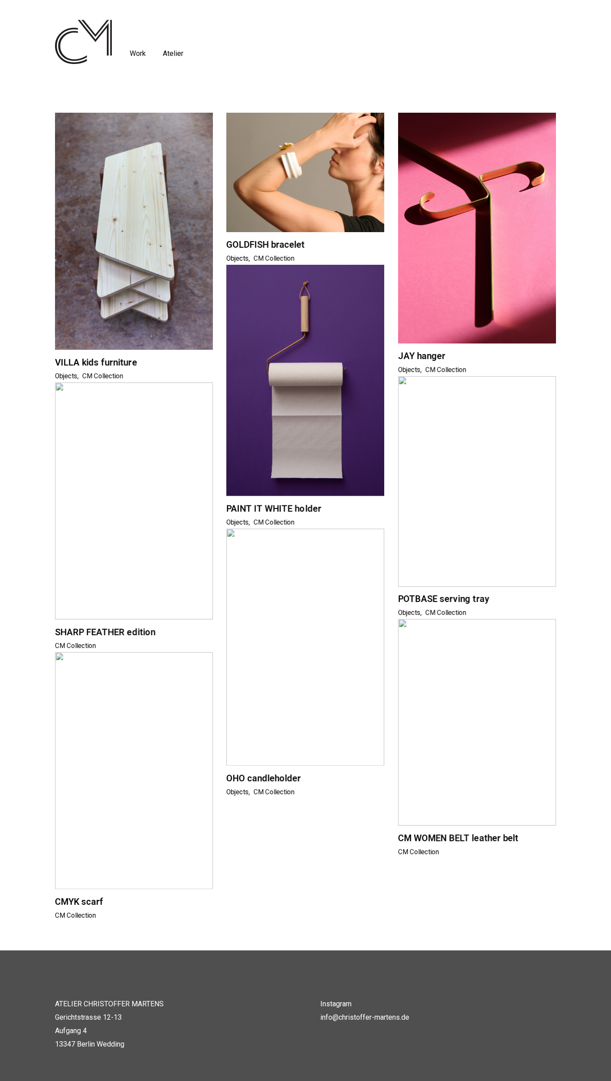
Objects (66, 376)
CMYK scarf (79, 901)
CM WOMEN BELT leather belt (458, 838)
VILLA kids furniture (96, 362)
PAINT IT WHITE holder (273, 508)
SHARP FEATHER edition (105, 632)
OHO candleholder (263, 778)
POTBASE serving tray (443, 598)
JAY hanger (422, 356)
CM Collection (102, 376)
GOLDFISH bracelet (265, 244)
